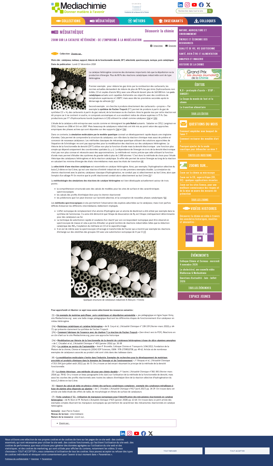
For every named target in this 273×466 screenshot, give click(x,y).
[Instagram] (188, 6)
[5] (149, 175)
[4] (142, 161)
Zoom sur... (64, 423)
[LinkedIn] (181, 6)
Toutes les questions (200, 155)
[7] (144, 232)
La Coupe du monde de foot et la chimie (196, 100)
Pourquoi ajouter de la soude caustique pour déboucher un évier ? (198, 148)
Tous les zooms (199, 199)
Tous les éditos (199, 113)
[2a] (148, 118)
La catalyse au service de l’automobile (76, 346)
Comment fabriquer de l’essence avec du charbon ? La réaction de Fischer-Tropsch (97, 332)
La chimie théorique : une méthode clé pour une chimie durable (87, 371)
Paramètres (47, 459)
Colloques (208, 20)
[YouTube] (195, 6)
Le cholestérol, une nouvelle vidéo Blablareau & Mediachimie (197, 271)
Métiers (139, 20)
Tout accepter (237, 451)
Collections (71, 20)
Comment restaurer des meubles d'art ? (199, 140)
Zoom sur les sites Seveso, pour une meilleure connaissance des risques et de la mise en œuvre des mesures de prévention (199, 189)
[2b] (155, 118)
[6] (165, 198)
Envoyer (172, 45)
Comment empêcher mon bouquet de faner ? (198, 132)
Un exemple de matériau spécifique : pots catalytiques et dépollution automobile (95, 315)
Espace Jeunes (199, 296)
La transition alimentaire (193, 107)
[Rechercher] (210, 11)
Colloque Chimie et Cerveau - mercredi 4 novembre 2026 (199, 262)
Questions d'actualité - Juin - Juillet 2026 (198, 279)
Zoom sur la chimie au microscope (197, 172)
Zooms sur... (76, 53)
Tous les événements (199, 287)
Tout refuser (170, 451)
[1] (112, 101)
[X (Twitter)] (208, 6)
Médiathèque (105, 20)
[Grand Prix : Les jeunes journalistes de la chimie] (200, 79)
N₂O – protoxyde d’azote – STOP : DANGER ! (197, 92)
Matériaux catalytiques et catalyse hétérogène (80, 326)
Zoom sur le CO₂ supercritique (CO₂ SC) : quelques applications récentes (199, 178)
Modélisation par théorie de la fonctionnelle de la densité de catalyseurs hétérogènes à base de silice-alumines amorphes (116, 340)
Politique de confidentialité (16, 459)
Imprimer (158, 45)
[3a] (117, 129)
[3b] (124, 129)
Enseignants (173, 20)
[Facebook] (202, 6)
